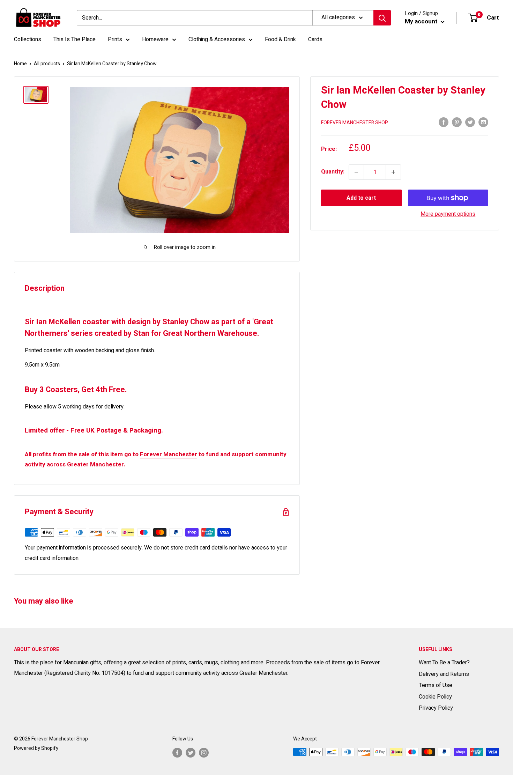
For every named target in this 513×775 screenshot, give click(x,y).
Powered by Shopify (36, 748)
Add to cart (361, 198)
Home (20, 63)
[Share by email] (483, 122)
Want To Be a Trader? (444, 662)
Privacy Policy (436, 708)
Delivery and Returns (444, 674)
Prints (115, 39)
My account (422, 21)
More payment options (448, 214)
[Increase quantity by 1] (393, 172)
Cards (315, 39)
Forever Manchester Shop (354, 122)
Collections (27, 39)
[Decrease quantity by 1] (356, 172)
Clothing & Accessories (216, 39)
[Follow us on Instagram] (204, 753)
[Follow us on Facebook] (177, 753)
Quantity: (332, 172)
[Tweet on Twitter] (470, 122)
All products (47, 63)
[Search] (382, 17)
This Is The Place (74, 39)
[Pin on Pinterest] (457, 122)
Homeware (155, 39)
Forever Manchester (168, 454)
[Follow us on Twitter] (190, 753)
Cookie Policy (435, 697)
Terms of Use (435, 685)
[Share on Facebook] (443, 122)
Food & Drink (280, 39)
